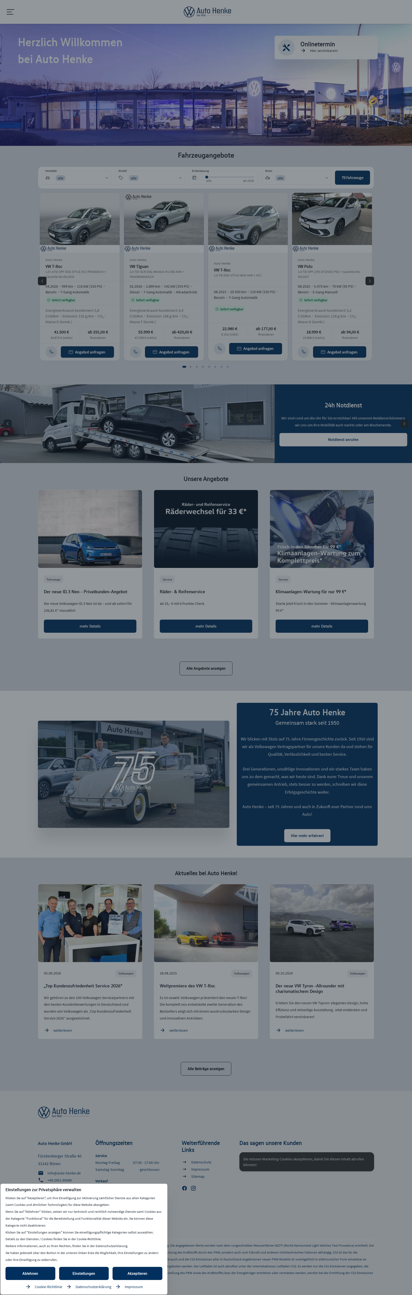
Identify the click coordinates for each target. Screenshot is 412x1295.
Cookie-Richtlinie (48, 1286)
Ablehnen (30, 1273)
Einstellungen (83, 1273)
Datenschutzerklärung (93, 1286)
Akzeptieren (137, 1273)
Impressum (134, 1286)
